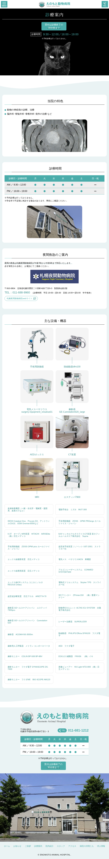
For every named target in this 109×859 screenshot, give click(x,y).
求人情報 (101, 846)
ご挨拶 (28, 846)
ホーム (7, 846)
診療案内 (38, 846)
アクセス (72, 846)
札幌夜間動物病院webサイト (19, 298)
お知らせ (17, 846)
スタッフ (61, 846)
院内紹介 (50, 846)
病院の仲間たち (87, 846)
